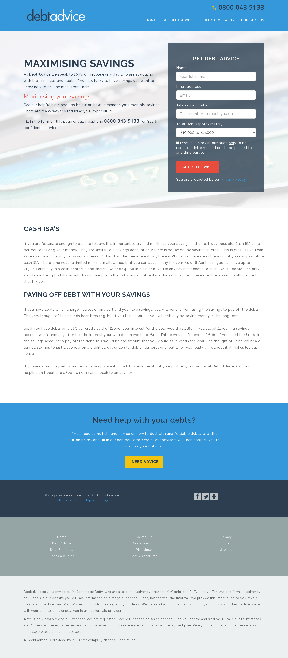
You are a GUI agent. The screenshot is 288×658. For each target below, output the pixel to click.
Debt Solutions (61, 549)
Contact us (252, 20)
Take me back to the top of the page (82, 500)
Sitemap (226, 549)
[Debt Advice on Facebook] (197, 503)
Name (181, 68)
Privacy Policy (233, 180)
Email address (188, 87)
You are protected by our (211, 180)
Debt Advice (56, 15)
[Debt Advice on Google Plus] (214, 503)
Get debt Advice (198, 167)
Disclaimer (144, 549)
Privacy (226, 537)
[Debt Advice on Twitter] (205, 503)
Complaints (226, 543)
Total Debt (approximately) (200, 124)
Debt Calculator (217, 20)
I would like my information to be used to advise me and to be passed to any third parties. (214, 148)
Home (151, 20)
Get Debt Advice (178, 20)
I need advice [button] (144, 461)
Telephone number (192, 105)
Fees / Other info (144, 556)
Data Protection (144, 543)
